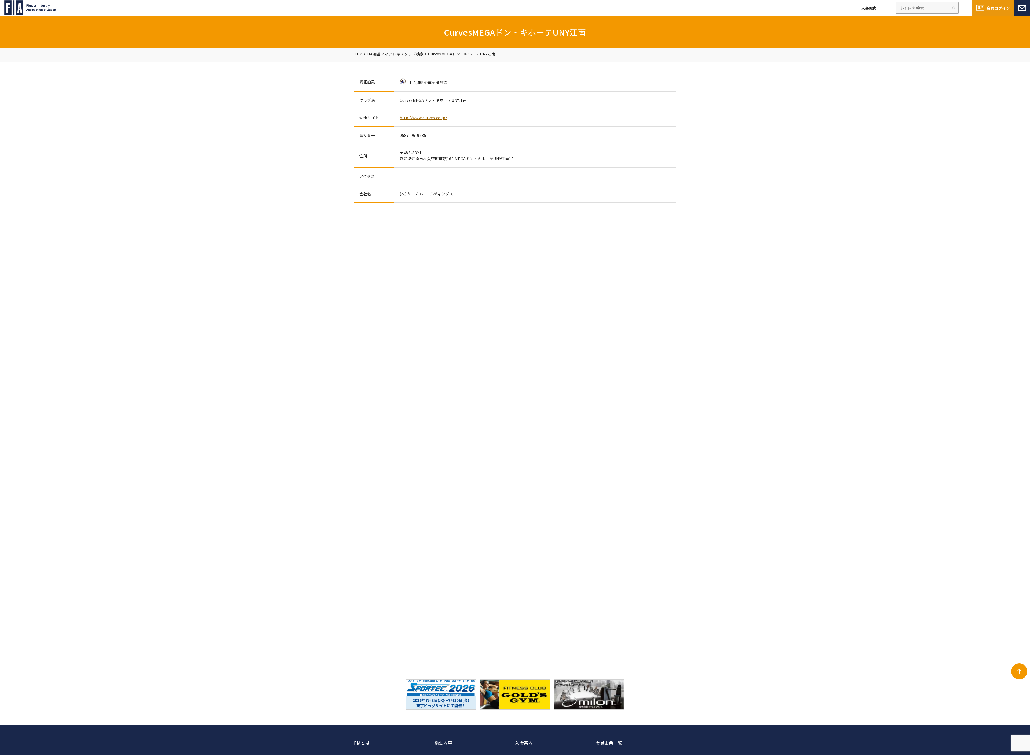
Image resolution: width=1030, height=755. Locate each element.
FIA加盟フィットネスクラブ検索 (395, 54)
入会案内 (869, 8)
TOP (358, 54)
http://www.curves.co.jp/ (423, 117)
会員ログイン (998, 8)
